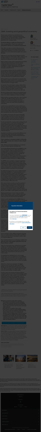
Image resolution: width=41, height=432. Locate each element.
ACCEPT (29, 227)
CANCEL (23, 227)
